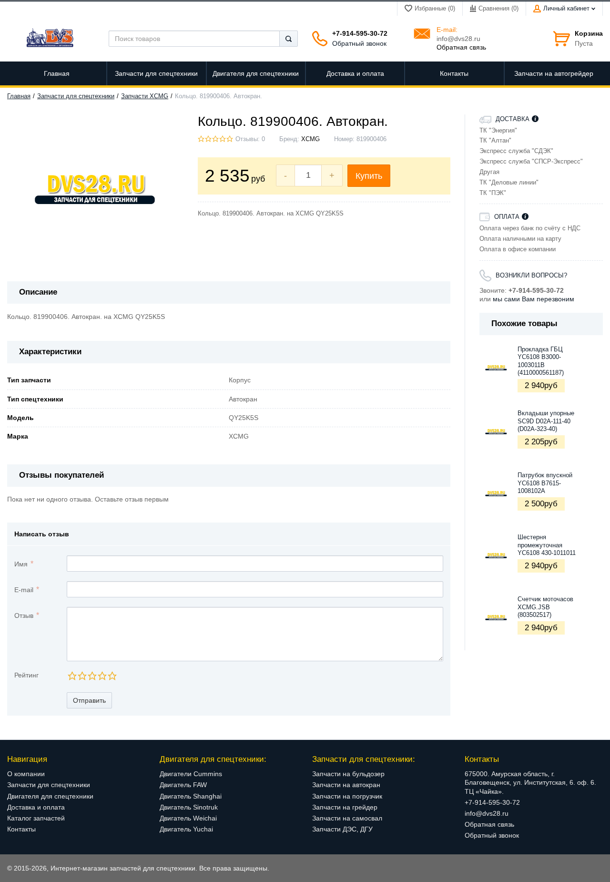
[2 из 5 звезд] (82, 676)
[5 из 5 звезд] (112, 676)
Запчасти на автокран (346, 785)
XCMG (310, 139)
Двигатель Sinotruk (189, 807)
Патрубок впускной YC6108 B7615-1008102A (545, 483)
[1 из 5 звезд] (72, 676)
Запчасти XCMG (144, 96)
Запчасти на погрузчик (347, 796)
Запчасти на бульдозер (348, 774)
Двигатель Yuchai (186, 829)
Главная (18, 96)
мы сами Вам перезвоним (533, 299)
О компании (26, 774)
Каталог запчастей (36, 818)
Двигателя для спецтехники (50, 796)
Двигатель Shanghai (191, 796)
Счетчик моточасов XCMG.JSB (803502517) (545, 607)
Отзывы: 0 (250, 139)
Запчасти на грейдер (344, 807)
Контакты (21, 829)
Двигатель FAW (183, 785)
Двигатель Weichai (188, 818)
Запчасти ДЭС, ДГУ (342, 829)
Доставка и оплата (36, 807)
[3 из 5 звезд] (92, 676)
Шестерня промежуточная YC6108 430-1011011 (547, 545)
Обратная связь (461, 47)
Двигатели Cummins (191, 774)
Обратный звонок (359, 43)
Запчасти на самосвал (347, 818)
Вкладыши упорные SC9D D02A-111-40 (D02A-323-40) (546, 421)
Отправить (89, 700)
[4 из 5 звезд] (102, 676)
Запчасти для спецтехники (75, 96)
